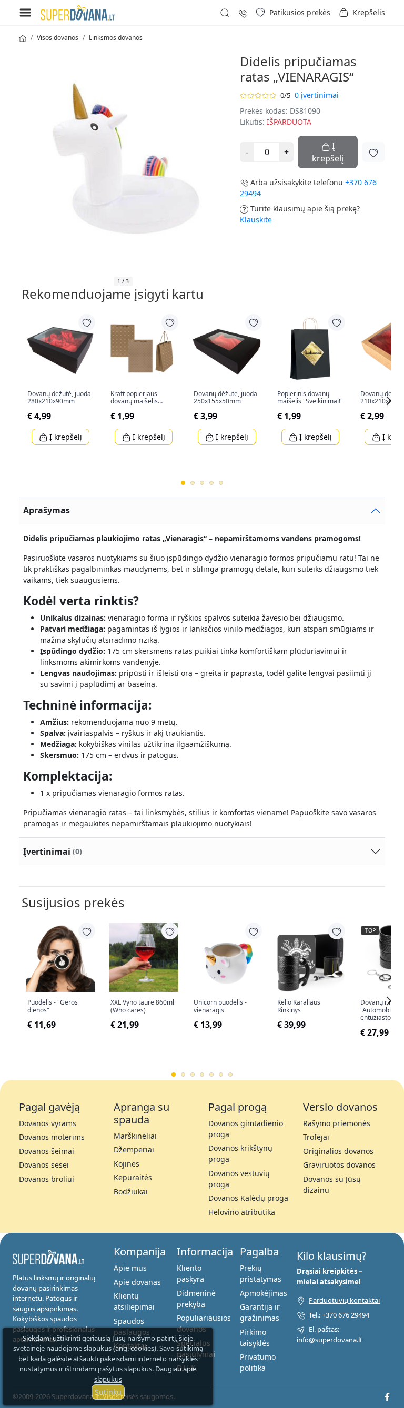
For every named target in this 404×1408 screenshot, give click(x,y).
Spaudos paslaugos (132, 1326)
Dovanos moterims (52, 1137)
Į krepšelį (64, 437)
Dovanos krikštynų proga (240, 1153)
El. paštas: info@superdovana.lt (329, 1334)
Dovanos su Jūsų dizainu (332, 1184)
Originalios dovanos (338, 1151)
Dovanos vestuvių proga (239, 1178)
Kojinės (126, 1164)
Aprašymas (46, 510)
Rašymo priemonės (336, 1123)
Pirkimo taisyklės (255, 1337)
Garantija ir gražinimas (260, 1312)
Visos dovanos (57, 37)
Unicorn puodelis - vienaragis (220, 1006)
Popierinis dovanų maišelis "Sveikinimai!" (310, 398)
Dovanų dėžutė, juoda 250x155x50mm (225, 398)
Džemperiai (134, 1149)
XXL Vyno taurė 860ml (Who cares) (142, 1006)
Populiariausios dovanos (204, 1323)
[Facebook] (387, 1396)
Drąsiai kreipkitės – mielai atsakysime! (329, 1277)
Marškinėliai (135, 1136)
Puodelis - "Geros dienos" (52, 1006)
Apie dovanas (137, 1282)
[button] (362, 12)
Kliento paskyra (190, 1273)
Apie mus (130, 1268)
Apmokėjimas (263, 1293)
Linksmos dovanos (116, 37)
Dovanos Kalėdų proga (248, 1198)
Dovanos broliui (46, 1179)
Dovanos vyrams (47, 1123)
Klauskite (256, 220)
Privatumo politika (258, 1362)
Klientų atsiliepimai (134, 1301)
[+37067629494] (242, 12)
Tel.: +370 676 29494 (339, 1315)
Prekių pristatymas (260, 1273)
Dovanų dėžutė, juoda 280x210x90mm (59, 398)
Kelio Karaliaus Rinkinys (298, 1006)
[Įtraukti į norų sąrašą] (373, 152)
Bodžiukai (131, 1192)
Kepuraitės (133, 1177)
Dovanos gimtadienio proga (245, 1128)
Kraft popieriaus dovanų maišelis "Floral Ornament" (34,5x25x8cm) (137, 398)
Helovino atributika (241, 1212)
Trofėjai (316, 1137)
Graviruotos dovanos (339, 1165)
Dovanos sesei (44, 1165)
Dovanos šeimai (46, 1151)
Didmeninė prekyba (196, 1298)
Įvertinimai (52, 851)
